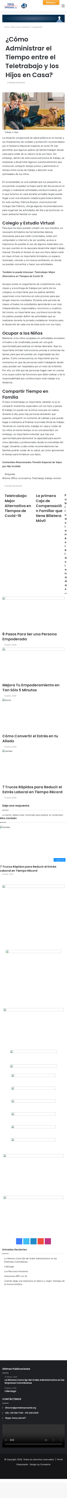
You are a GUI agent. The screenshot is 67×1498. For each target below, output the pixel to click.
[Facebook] (1, 1480)
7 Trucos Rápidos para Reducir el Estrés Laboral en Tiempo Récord (28, 868)
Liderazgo (9, 1266)
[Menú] (63, 6)
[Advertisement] (33, 1322)
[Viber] (9, 1480)
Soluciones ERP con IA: (15, 1276)
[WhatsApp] (5, 1480)
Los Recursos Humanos (16, 1271)
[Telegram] (8, 1480)
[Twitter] (3, 1480)
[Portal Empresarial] (14, 5)
